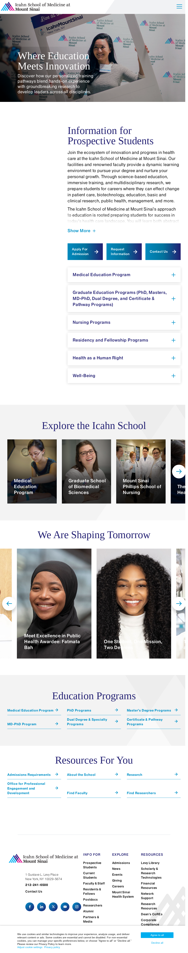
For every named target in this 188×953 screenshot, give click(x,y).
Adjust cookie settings (29, 947)
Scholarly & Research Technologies (151, 873)
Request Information (120, 251)
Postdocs (90, 899)
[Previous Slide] (9, 604)
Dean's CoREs (152, 914)
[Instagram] (76, 906)
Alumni (88, 911)
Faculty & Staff (94, 883)
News (116, 869)
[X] (53, 906)
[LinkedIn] (41, 906)
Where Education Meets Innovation (54, 61)
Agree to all (157, 935)
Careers (118, 886)
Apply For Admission (80, 251)
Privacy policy (52, 947)
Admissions (121, 863)
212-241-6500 (36, 885)
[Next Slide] (179, 471)
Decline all (157, 942)
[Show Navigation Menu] (179, 7)
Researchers (92, 905)
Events (117, 874)
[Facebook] (29, 906)
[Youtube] (65, 906)
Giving (117, 880)
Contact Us (159, 252)
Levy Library (150, 863)
